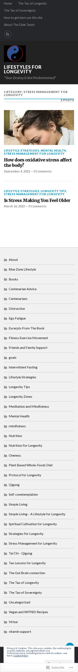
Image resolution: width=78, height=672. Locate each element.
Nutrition (15, 436)
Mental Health (53, 150)
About (13, 259)
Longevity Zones (20, 396)
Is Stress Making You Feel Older (37, 200)
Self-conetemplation (23, 494)
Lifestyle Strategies (21, 150)
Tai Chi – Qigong (20, 553)
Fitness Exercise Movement (28, 338)
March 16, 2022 (14, 206)
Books (13, 279)
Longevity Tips (53, 191)
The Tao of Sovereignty (20, 10)
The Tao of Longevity (32, 3)
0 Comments (43, 171)
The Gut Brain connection (27, 573)
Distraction (17, 308)
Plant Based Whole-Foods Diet (31, 465)
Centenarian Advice (23, 289)
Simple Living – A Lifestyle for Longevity (37, 514)
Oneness (15, 455)
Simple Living (18, 504)
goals (12, 357)
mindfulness (17, 426)
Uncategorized (19, 602)
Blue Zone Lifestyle (22, 269)
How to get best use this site (23, 17)
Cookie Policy (20, 655)
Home (8, 3)
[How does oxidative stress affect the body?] (39, 127)
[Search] (7, 34)
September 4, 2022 (17, 171)
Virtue (13, 622)
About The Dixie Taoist (19, 24)
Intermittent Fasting (23, 367)
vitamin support (20, 631)
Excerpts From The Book (27, 328)
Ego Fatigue (17, 318)
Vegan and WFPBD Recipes (28, 612)
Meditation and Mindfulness (29, 406)
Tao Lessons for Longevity (27, 563)
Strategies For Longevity (26, 533)
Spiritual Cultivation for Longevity (33, 524)
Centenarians (18, 298)
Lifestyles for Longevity (23, 69)
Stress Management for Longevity (34, 153)
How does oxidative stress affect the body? (38, 162)
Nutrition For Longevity (25, 445)
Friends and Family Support (28, 347)
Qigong (14, 485)
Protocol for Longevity (25, 475)
